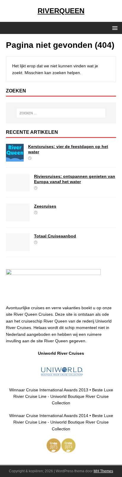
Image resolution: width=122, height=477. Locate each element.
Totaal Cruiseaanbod (55, 236)
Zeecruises (45, 206)
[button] (114, 27)
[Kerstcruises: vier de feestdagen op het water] (15, 158)
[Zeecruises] (18, 218)
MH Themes (103, 471)
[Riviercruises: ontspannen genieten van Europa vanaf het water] (18, 188)
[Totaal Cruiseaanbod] (18, 247)
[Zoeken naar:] (61, 113)
